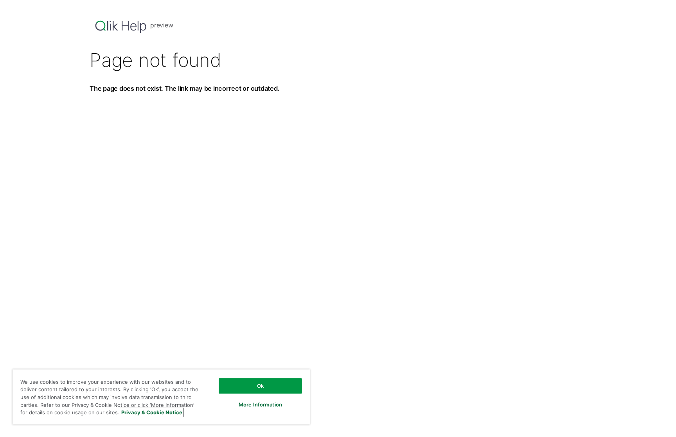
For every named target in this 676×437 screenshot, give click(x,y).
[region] (161, 396)
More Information (260, 404)
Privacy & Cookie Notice (151, 412)
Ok (260, 386)
